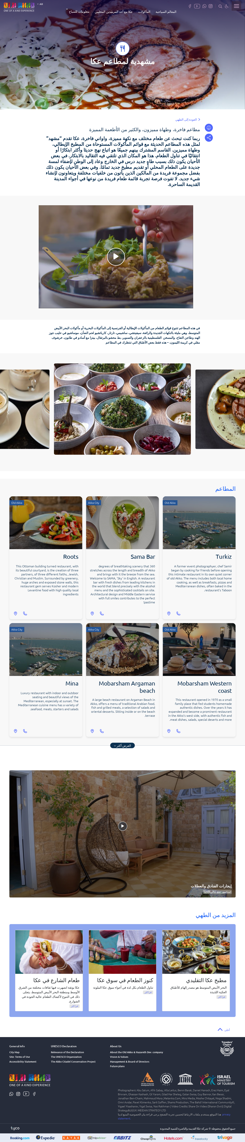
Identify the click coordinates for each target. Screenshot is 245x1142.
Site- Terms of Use (19, 1057)
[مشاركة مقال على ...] (209, 138)
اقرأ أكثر (221, 996)
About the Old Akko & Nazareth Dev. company (136, 1052)
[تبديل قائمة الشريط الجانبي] (236, 6)
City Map (14, 1052)
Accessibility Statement (22, 1061)
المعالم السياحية (166, 11)
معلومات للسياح (79, 11)
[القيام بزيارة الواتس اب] (204, 5)
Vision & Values (119, 1057)
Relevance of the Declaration (67, 1052)
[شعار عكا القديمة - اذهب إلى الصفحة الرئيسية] (19, 6)
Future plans (117, 1066)
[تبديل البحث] (220, 6)
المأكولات (144, 11)
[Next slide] (8, 412)
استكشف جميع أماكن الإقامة (217, 891)
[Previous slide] (237, 412)
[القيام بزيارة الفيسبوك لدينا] (190, 5)
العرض (124, 745)
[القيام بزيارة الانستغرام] (210, 5)
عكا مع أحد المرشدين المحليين (114, 11)
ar (41, 4)
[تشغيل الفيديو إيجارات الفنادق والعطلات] (122, 834)
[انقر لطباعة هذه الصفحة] (209, 128)
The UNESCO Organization (66, 1057)
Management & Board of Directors (129, 1061)
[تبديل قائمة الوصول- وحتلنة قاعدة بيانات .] (227, 6)
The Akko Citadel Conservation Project (73, 1061)
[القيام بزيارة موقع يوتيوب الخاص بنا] (197, 5)
